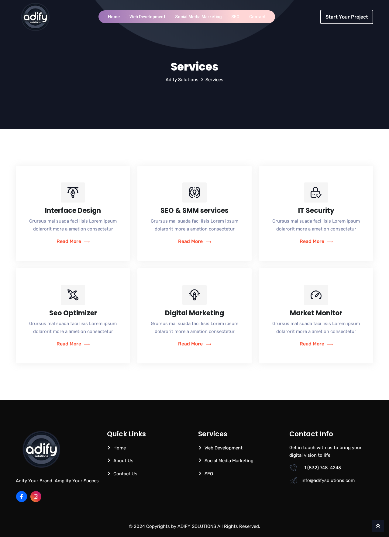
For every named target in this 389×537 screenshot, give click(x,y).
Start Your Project (346, 17)
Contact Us (125, 473)
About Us (123, 460)
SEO (235, 16)
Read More (69, 241)
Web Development (147, 16)
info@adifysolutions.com (328, 480)
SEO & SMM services (194, 210)
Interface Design (73, 210)
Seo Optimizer (73, 313)
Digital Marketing (194, 313)
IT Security (316, 210)
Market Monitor (316, 313)
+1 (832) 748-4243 (321, 467)
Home (114, 16)
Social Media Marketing (198, 16)
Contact (257, 16)
